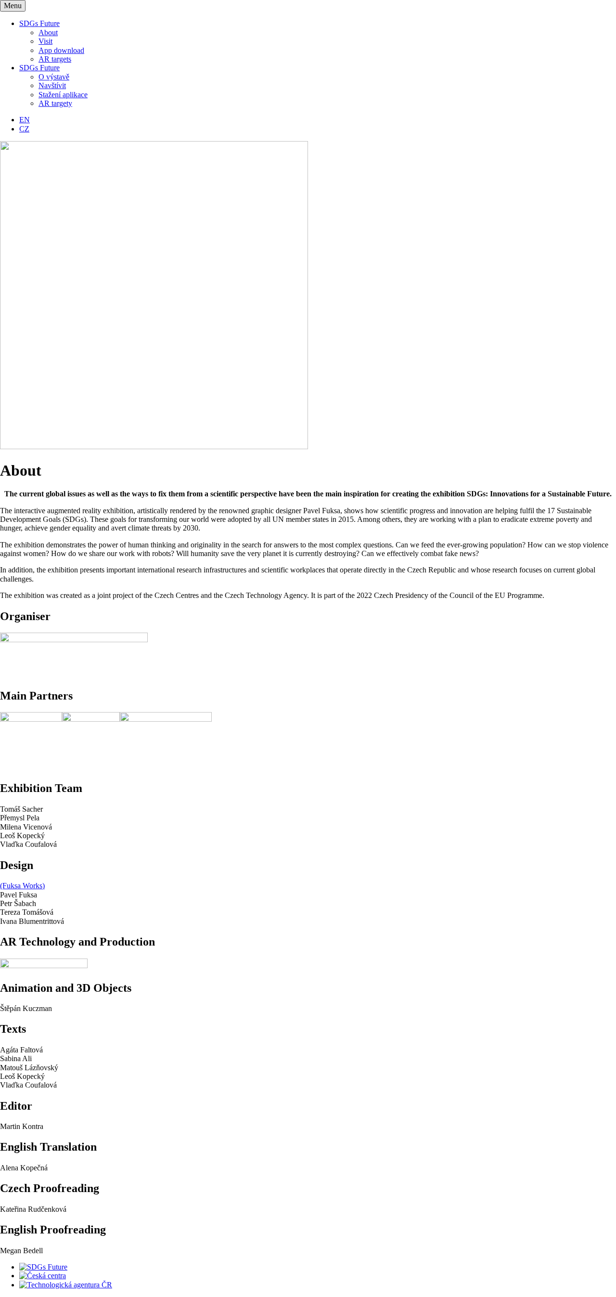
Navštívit (52, 85)
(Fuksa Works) (22, 886)
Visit (45, 41)
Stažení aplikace (63, 95)
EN (24, 120)
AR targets (54, 59)
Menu (13, 5)
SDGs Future (39, 23)
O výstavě (53, 77)
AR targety (55, 103)
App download (61, 50)
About (48, 32)
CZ (24, 129)
